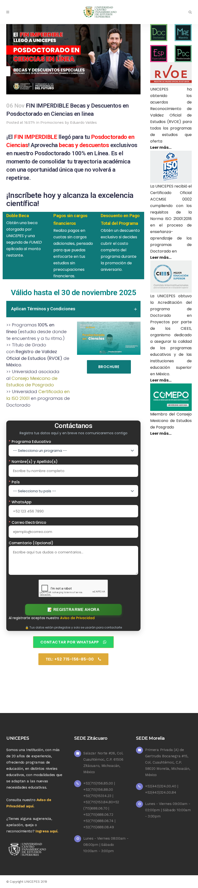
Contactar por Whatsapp (69, 642)
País (14, 482)
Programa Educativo (30, 441)
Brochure (109, 366)
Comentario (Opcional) (31, 542)
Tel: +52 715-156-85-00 (70, 659)
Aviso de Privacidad (77, 618)
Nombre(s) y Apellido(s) (33, 461)
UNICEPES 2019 (35, 881)
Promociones (52, 122)
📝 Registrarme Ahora (73, 610)
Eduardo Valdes (83, 122)
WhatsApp (20, 502)
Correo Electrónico (27, 522)
